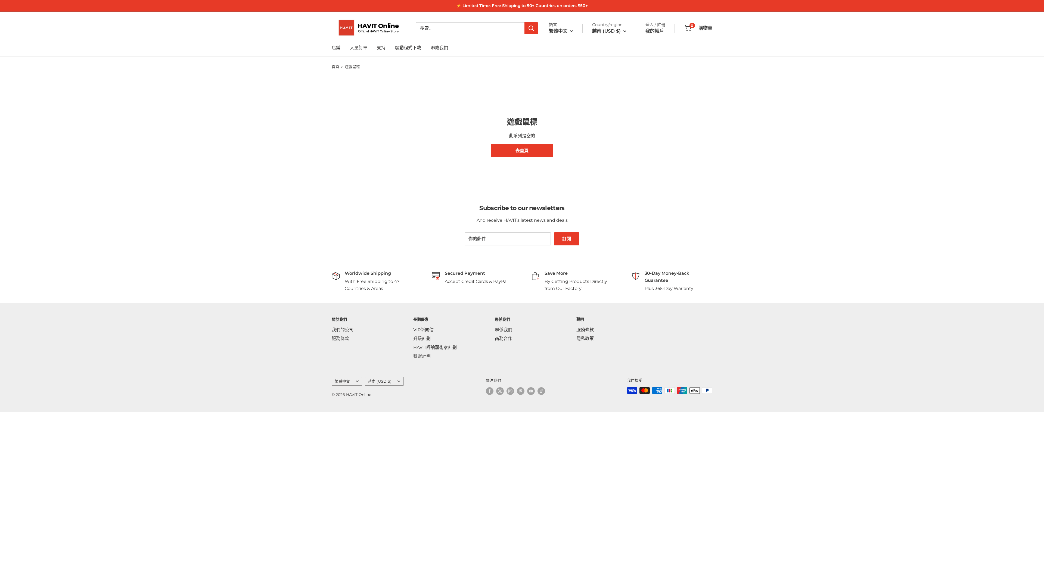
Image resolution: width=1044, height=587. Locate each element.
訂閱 (566, 238)
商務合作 (503, 338)
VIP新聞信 (423, 329)
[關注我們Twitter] (500, 391)
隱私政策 (585, 338)
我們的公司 (342, 329)
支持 (381, 47)
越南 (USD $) (379, 381)
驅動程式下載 (408, 47)
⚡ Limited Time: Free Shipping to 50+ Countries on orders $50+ (522, 5)
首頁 (335, 66)
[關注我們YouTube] (531, 391)
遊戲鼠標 (352, 66)
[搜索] (531, 28)
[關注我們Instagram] (510, 391)
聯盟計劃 (422, 356)
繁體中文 (342, 381)
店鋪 (336, 47)
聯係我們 (503, 329)
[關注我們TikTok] (541, 391)
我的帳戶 (654, 31)
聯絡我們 (439, 47)
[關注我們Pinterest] (520, 391)
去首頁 (522, 150)
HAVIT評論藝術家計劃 (435, 347)
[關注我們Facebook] (489, 391)
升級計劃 (422, 338)
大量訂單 (358, 47)
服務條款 (340, 338)
